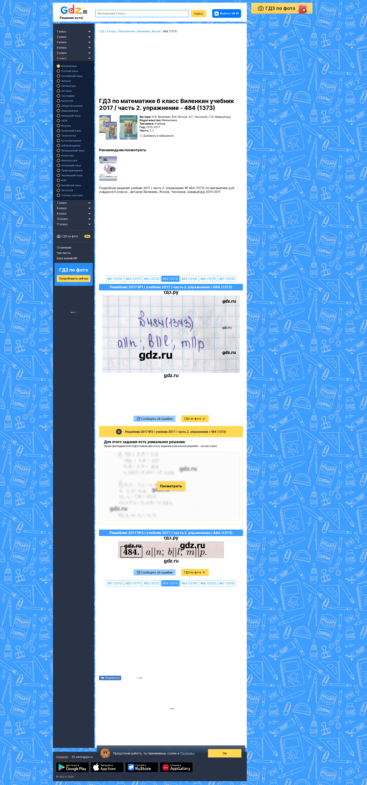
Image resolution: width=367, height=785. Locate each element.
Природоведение (72, 170)
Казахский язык (71, 130)
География (67, 95)
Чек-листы (64, 252)
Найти (198, 13)
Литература (68, 85)
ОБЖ (64, 120)
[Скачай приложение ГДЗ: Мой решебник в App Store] (107, 767)
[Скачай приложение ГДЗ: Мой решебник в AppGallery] (176, 767)
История (66, 90)
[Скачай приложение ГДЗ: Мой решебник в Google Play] (72, 767)
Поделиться (112, 677)
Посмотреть (171, 486)
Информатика (69, 110)
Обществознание (72, 105)
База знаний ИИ (67, 258)
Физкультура (69, 160)
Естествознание (71, 140)
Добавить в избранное (158, 135)
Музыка (66, 125)
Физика (66, 80)
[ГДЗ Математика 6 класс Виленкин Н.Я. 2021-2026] (108, 168)
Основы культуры (72, 195)
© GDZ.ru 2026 (65, 776)
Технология (68, 135)
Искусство (67, 155)
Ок (225, 753)
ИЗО (64, 180)
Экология (67, 190)
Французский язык (72, 150)
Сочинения (64, 247)
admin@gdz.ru (84, 756)
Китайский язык (71, 185)
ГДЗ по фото (70, 236)
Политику (187, 753)
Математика (69, 65)
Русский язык (69, 70)
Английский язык (71, 75)
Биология (67, 100)
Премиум (62, 756)
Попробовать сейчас (73, 278)
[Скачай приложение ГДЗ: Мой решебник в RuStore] (141, 767)
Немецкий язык (71, 115)
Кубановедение (70, 145)
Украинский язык (71, 175)
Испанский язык (71, 165)
